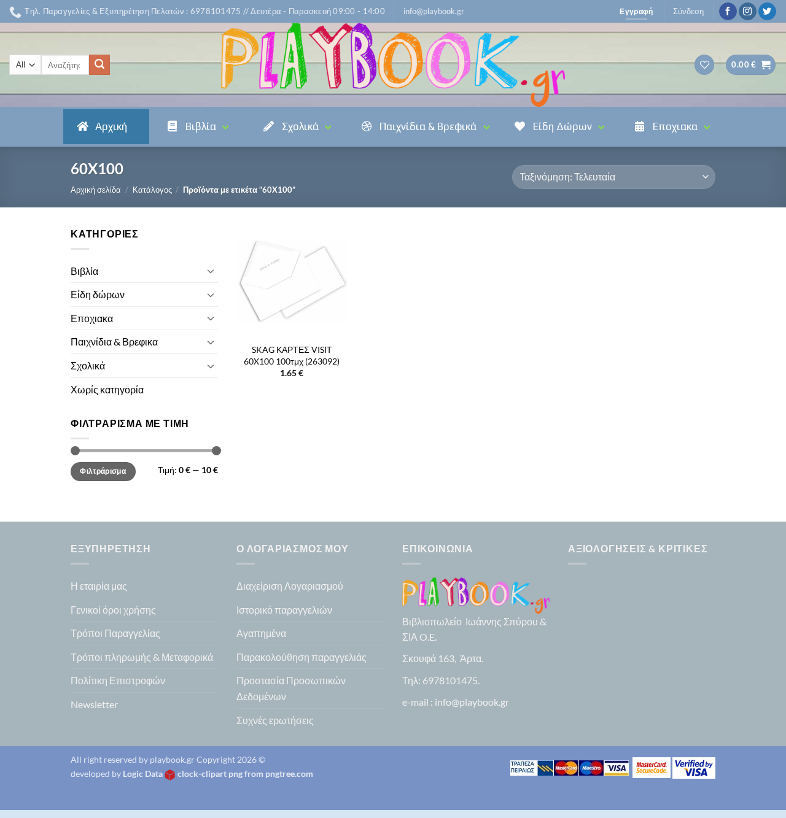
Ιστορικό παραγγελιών (284, 609)
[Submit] (99, 65)
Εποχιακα (92, 318)
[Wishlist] (704, 65)
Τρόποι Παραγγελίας (115, 633)
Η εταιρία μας (99, 586)
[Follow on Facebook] (728, 11)
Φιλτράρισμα (103, 471)
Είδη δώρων (98, 294)
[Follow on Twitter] (767, 11)
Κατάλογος (152, 190)
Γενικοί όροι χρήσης (113, 609)
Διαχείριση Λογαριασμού (289, 586)
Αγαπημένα (261, 633)
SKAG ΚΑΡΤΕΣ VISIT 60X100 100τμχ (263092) (292, 355)
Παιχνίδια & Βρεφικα (114, 341)
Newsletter (94, 704)
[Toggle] (210, 270)
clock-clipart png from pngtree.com (245, 773)
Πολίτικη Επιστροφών (118, 680)
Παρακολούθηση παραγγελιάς (301, 657)
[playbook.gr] (393, 65)
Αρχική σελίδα (96, 190)
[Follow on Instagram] (748, 11)
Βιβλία (84, 271)
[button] (433, 11)
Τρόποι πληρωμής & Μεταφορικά (142, 657)
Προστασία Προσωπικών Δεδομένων (291, 688)
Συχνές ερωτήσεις (275, 720)
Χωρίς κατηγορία (107, 389)
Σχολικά (88, 365)
